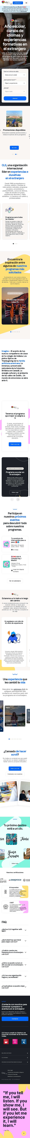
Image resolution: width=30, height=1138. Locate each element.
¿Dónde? (6, 88)
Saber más (15, 863)
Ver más (15, 147)
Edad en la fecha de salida (11, 71)
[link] (15, 544)
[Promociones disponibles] (15, 154)
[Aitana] (20, 739)
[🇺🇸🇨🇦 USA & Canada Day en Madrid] (14, 154)
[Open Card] (15, 319)
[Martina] (19, 739)
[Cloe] (12, 739)
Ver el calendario (15, 581)
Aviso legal (10, 1070)
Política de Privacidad (12, 1074)
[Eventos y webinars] (17, 154)
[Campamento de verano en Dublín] (19, 331)
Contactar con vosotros (15, 774)
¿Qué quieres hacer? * (10, 79)
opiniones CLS (19, 689)
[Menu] (26, 3)
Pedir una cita (15, 444)
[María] (10, 739)
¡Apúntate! (23, 11)
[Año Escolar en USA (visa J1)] (10, 331)
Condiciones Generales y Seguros (16, 1072)
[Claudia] (14, 739)
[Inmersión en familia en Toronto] (17, 331)
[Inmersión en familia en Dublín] (15, 331)
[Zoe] (17, 739)
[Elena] (9, 739)
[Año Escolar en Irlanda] (14, 331)
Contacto (15, 1019)
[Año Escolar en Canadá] (12, 331)
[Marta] (15, 739)
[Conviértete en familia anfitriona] (12, 154)
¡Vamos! (15, 98)
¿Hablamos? (18, 3)
